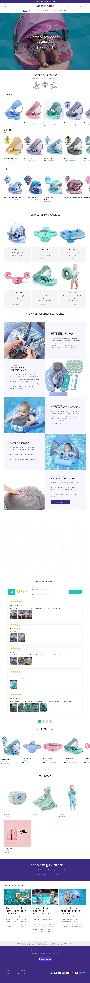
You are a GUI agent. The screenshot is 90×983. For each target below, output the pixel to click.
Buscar (18, 950)
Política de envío (53, 978)
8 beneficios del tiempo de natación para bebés (16, 911)
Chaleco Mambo (8, 848)
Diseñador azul (68, 122)
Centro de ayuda (63, 950)
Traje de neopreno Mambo (67, 813)
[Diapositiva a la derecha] (49, 769)
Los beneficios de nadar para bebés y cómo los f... (71, 911)
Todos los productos (53, 953)
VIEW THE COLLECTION (60, 502)
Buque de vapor (48, 158)
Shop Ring (71, 304)
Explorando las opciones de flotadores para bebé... (41, 912)
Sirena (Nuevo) (28, 158)
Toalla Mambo (36, 813)
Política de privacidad (31, 978)
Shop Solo (71, 259)
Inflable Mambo (68, 758)
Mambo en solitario (48, 758)
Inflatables (44, 304)
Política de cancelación (63, 978)
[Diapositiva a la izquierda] (41, 769)
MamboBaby (10, 978)
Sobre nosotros (53, 950)
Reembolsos (34, 953)
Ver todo (45, 206)
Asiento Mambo (26, 758)
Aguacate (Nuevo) (69, 158)
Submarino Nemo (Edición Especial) (51, 198)
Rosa (25, 122)
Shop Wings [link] (16, 304)
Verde (46, 122)
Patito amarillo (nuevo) (11, 158)
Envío (71, 950)
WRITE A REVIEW (75, 592)
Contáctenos (42, 953)
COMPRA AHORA (45, 47)
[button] (5, 6)
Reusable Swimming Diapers (12, 813)
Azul (5, 122)
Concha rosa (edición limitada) (73, 197)
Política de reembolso (20, 978)
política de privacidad (27, 950)
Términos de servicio (41, 950)
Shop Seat (44, 259)
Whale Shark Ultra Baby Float (12, 197)
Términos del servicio (43, 978)
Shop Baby (16, 259)
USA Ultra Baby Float (30, 197)
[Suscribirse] (57, 874)
